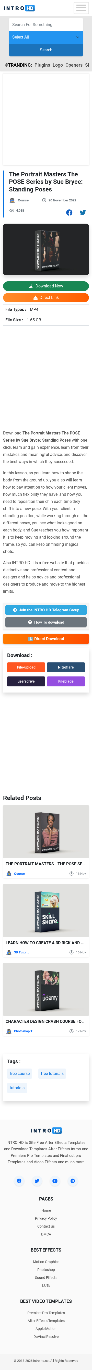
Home (46, 1210)
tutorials (17, 1087)
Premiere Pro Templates (46, 1313)
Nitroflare (66, 667)
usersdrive (26, 681)
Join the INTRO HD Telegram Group (49, 610)
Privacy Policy (46, 1218)
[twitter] (37, 1181)
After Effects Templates (46, 1321)
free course (20, 1073)
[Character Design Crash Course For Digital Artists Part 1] (46, 989)
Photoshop (46, 1270)
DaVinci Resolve (46, 1337)
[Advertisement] (46, 119)
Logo (58, 65)
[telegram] (73, 1181)
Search (46, 49)
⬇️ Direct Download (46, 638)
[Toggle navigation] (81, 8)
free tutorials (52, 1073)
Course (23, 200)
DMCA (46, 1234)
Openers (74, 65)
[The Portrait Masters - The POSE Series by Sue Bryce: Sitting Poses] (46, 831)
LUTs (46, 1285)
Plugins (42, 65)
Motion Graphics (46, 1262)
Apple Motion (46, 1329)
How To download (49, 622)
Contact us (46, 1226)
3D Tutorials (22, 952)
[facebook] (19, 1181)
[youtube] (55, 1181)
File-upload (26, 667)
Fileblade (66, 681)
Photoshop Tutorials (25, 1031)
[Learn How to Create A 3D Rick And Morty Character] (46, 910)
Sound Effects (46, 1278)
